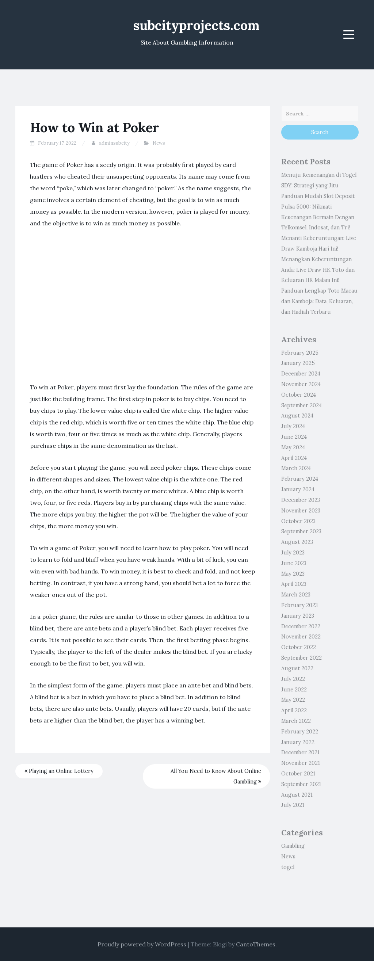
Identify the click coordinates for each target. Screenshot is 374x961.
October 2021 (298, 773)
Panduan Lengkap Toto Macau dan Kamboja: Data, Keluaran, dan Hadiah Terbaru (319, 301)
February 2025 (299, 353)
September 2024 (301, 405)
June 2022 (294, 689)
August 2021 (297, 795)
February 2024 (299, 479)
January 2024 (297, 489)
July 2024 (293, 426)
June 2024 (294, 437)
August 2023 (297, 542)
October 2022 (298, 647)
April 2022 (294, 710)
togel (287, 867)
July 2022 (293, 679)
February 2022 (299, 731)
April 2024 (294, 458)
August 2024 (297, 415)
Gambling (293, 846)
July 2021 (292, 805)
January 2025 (298, 363)
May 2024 (293, 447)
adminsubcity (114, 143)
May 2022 (293, 700)
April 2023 (293, 584)
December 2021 (300, 752)
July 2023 (293, 552)
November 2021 (300, 763)
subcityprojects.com (196, 25)
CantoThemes (255, 944)
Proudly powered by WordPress (142, 944)
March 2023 (295, 594)
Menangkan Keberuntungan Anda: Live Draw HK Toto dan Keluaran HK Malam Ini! (318, 270)
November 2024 (301, 384)
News (159, 143)
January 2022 (297, 742)
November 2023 (300, 510)
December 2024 (300, 373)
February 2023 (299, 605)
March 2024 (296, 468)
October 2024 (298, 395)
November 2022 (301, 636)
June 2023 (293, 563)
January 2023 (297, 616)
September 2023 (301, 531)
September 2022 (301, 658)
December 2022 (300, 626)
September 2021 (301, 784)
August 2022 (297, 668)
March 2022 (296, 721)
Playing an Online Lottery (60, 771)
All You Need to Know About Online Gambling (216, 776)
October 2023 (298, 521)
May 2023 (293, 574)
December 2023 (300, 500)
